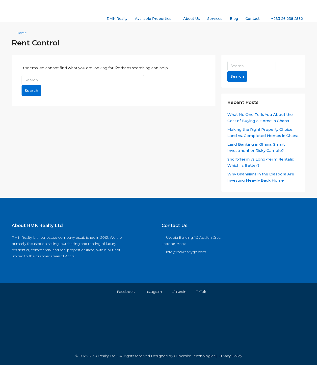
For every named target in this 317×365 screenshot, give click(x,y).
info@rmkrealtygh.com (186, 252)
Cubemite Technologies (194, 356)
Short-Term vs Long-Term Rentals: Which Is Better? (260, 162)
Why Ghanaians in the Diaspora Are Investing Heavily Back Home (260, 177)
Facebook (125, 291)
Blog (234, 18)
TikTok (200, 291)
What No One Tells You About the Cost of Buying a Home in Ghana (260, 117)
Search (31, 90)
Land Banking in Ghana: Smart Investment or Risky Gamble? (256, 147)
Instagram (152, 291)
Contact (252, 18)
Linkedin (178, 291)
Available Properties (153, 18)
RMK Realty (117, 18)
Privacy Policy (230, 356)
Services (214, 18)
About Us (191, 18)
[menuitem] (284, 18)
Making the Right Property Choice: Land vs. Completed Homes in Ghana (262, 132)
